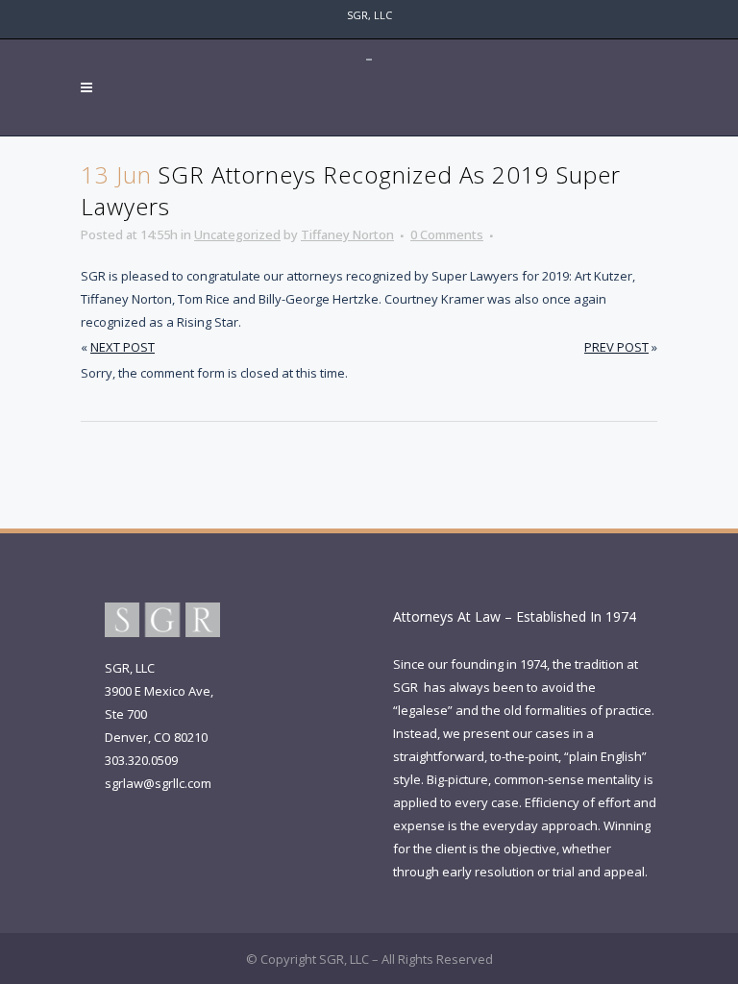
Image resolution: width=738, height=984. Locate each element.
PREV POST (616, 347)
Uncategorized (237, 234)
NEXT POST (122, 347)
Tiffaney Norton (347, 234)
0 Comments (446, 234)
